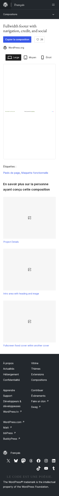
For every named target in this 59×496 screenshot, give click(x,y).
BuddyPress (11, 438)
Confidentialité (11, 379)
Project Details (11, 241)
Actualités (8, 368)
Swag (36, 407)
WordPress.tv (12, 411)
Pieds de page (11, 172)
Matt (7, 427)
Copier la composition (17, 39)
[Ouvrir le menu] (54, 4)
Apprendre (9, 390)
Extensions (37, 374)
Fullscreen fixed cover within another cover (26, 345)
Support (7, 395)
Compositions (10, 14)
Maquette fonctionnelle (34, 172)
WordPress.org (16, 47)
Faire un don (40, 401)
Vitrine (34, 363)
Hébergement (11, 374)
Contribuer (37, 390)
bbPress (9, 433)
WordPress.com (14, 422)
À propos (8, 363)
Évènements (38, 395)
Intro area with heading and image (21, 293)
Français (15, 452)
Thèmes (35, 368)
